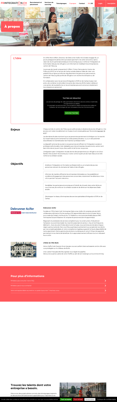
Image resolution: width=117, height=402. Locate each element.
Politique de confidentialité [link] (106, 399)
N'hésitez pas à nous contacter (21, 285)
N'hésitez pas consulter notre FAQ (22, 281)
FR (89, 3)
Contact (82, 3)
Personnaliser (90, 399)
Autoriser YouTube (71, 113)
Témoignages (61, 3)
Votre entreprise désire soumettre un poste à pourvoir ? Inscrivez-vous (35, 290)
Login (100, 3)
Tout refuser (78, 399)
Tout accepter (66, 399)
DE (92, 3)
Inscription (111, 3)
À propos (72, 3)
